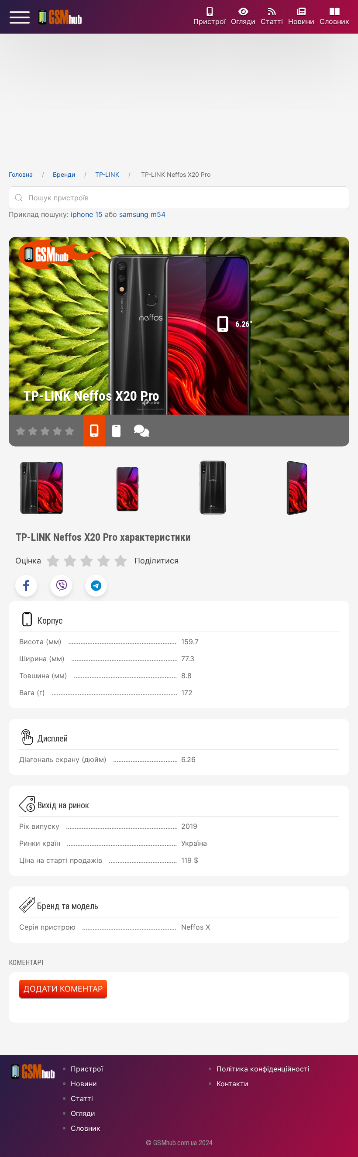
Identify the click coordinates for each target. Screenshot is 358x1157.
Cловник (334, 21)
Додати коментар (63, 988)
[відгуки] (141, 430)
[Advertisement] (179, 99)
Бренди (64, 174)
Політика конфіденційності (263, 1068)
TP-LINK (107, 174)
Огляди (243, 21)
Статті (272, 21)
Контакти (232, 1083)
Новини (301, 21)
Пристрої (209, 21)
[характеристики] (94, 430)
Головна (21, 174)
